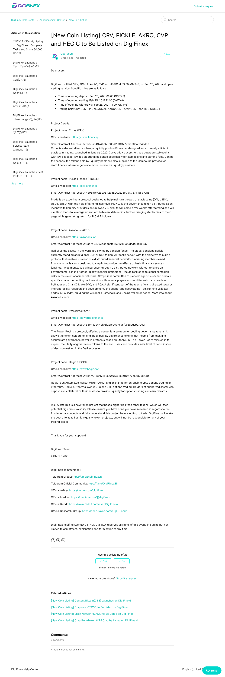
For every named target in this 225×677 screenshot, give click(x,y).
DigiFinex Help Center (23, 19)
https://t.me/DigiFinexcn (87, 476)
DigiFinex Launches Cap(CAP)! (25, 77)
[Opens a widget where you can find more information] (211, 670)
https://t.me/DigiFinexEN (103, 483)
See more (17, 183)
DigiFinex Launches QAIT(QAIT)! (25, 130)
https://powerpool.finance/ (88, 317)
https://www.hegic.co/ (85, 369)
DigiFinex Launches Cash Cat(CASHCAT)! (26, 64)
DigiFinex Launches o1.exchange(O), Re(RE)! (27, 117)
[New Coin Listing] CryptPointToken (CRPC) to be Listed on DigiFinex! (94, 620)
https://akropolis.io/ (84, 237)
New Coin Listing (78, 19)
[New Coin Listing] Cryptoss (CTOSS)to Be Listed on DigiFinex (89, 607)
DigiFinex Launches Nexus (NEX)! (25, 161)
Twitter (58, 540)
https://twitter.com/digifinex (86, 490)
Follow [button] (167, 54)
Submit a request (204, 6)
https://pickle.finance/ (85, 185)
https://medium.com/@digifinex (90, 497)
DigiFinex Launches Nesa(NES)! (25, 91)
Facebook (53, 540)
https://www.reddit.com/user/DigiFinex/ (93, 504)
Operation (66, 53)
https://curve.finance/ (85, 137)
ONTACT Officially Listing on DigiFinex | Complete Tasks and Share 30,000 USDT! (28, 47)
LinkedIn (63, 540)
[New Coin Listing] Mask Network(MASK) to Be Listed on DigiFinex (92, 613)
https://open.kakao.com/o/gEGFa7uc (104, 511)
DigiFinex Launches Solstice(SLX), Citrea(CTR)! (25, 145)
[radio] (103, 561)
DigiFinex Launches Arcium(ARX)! (25, 104)
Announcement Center (52, 19)
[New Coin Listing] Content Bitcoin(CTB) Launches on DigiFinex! (91, 600)
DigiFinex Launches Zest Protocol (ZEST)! (28, 174)
